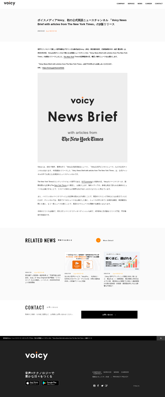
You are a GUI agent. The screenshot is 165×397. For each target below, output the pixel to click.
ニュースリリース (51, 31)
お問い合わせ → (109, 315)
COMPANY (96, 372)
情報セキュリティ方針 (100, 377)
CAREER (125, 372)
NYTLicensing (87, 182)
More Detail (105, 240)
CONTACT (98, 374)
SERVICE (107, 372)
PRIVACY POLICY (120, 377)
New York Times (60, 185)
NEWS (116, 372)
